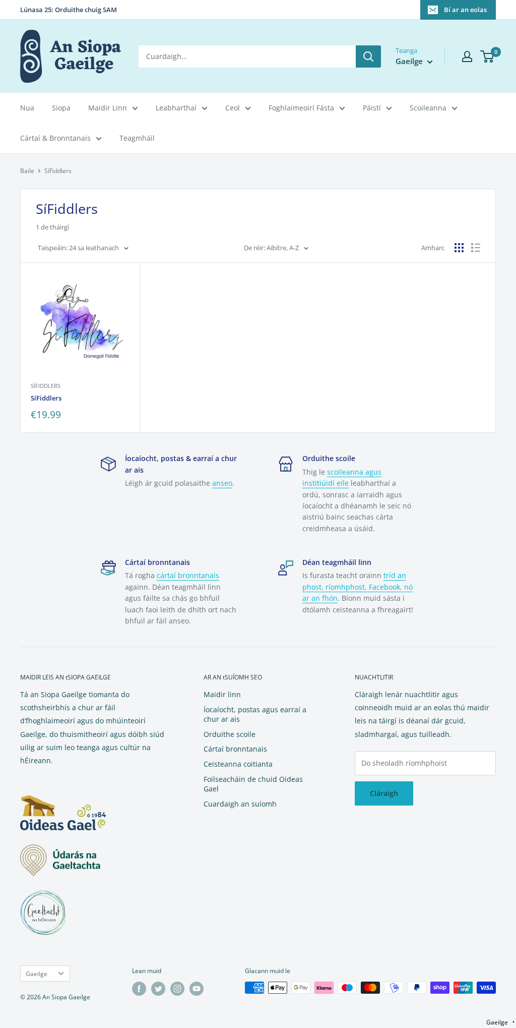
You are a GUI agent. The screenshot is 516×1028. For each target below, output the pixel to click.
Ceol (232, 107)
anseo (222, 483)
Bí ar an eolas (465, 9)
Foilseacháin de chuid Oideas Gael (253, 784)
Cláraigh (384, 793)
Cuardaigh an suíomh (240, 804)
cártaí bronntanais (188, 575)
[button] (500, 1022)
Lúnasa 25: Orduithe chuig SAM (68, 9)
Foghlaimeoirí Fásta (301, 107)
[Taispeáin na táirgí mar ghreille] (459, 247)
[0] (487, 56)
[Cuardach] (368, 56)
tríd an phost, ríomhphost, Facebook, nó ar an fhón (357, 586)
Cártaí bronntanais (235, 749)
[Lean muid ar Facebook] (139, 989)
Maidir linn (222, 694)
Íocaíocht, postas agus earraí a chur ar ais (255, 714)
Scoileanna (428, 107)
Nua (27, 107)
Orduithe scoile (229, 734)
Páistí (372, 107)
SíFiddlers (45, 385)
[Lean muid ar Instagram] (177, 989)
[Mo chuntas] (467, 56)
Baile (27, 170)
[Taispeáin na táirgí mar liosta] (475, 247)
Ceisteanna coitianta (238, 764)
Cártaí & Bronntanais (55, 138)
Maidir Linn (107, 107)
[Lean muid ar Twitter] (158, 989)
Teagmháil (137, 138)
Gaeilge (36, 973)
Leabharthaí (176, 107)
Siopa (61, 107)
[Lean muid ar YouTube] (196, 989)
